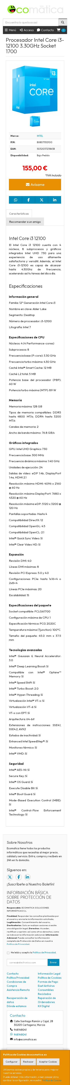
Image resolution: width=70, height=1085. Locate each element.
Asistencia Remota (18, 990)
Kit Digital (44, 1006)
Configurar (12, 1061)
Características (19, 213)
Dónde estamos (16, 1006)
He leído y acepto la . (33, 952)
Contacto (47, 30)
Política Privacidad (18, 977)
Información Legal (49, 973)
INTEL (40, 135)
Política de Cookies (51, 1080)
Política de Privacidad (18, 944)
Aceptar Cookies (48, 1061)
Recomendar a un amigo (25, 222)
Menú (12, 30)
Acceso (28, 30)
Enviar (53, 962)
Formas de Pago (48, 981)
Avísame (37, 184)
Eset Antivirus (46, 986)
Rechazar (28, 1061)
